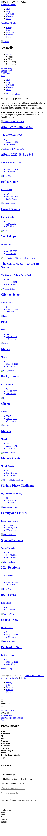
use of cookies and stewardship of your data (19, 834)
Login (23, 678)
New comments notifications (24, 800)
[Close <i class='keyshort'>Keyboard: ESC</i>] (2, 699)
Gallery (9, 9)
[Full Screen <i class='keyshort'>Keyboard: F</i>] (2, 701)
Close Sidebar (8, 711)
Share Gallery (6, 68)
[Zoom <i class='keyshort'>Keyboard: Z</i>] (2, 706)
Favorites (10, 14)
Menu (8, 18)
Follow (9, 54)
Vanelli (6, 715)
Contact (9, 16)
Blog (8, 11)
